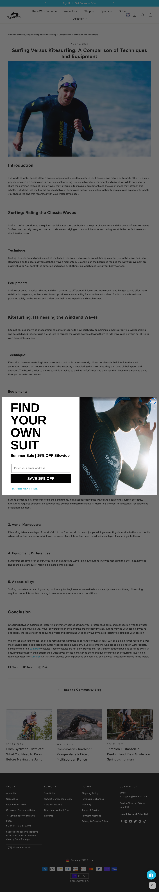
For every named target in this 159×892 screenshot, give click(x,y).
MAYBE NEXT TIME (25, 488)
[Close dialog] (153, 401)
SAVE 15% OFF (40, 478)
